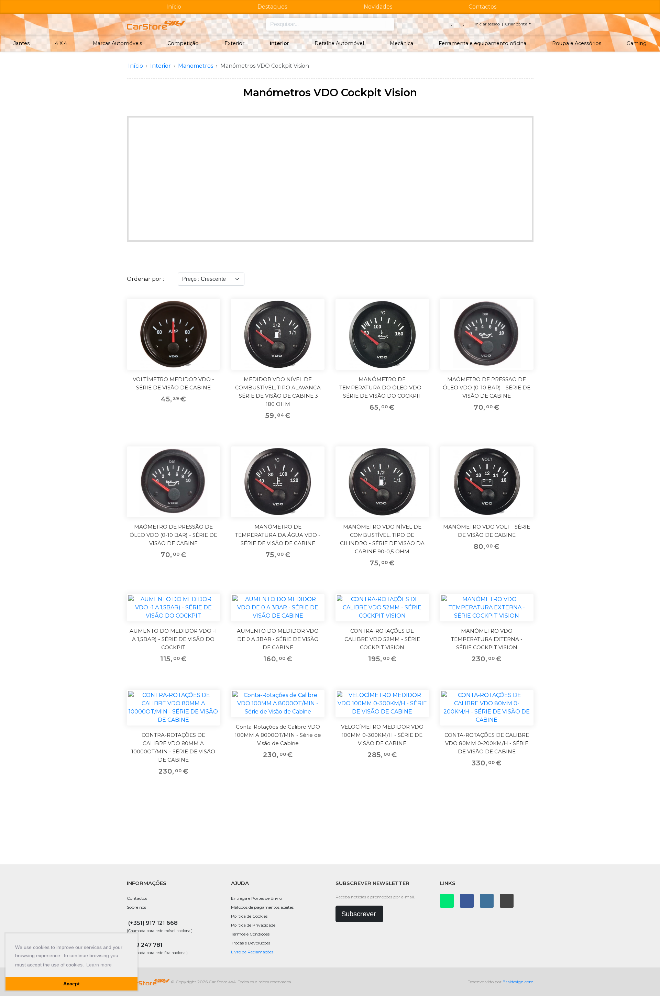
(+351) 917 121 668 (153, 923)
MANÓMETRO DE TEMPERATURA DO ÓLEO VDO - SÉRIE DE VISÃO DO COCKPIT (382, 387)
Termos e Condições (250, 934)
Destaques (272, 6)
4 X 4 (61, 43)
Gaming (637, 43)
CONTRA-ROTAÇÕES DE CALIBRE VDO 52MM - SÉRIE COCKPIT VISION (382, 639)
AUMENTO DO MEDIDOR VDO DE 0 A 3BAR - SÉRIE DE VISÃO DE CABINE (278, 639)
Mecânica (401, 43)
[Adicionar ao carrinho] (210, 324)
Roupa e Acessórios (576, 43)
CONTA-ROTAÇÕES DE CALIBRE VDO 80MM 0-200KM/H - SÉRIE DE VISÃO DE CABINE (486, 743)
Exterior (234, 43)
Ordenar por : (145, 279)
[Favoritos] (210, 309)
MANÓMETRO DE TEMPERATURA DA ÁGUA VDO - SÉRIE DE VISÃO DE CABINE (277, 534)
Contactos (482, 6)
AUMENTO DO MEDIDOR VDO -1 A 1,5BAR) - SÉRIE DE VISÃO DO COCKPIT (173, 639)
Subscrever (358, 914)
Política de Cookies (249, 916)
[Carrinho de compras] (463, 24)
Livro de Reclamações (252, 951)
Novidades (378, 6)
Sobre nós (136, 907)
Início (173, 6)
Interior (279, 43)
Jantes (21, 43)
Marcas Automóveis (117, 43)
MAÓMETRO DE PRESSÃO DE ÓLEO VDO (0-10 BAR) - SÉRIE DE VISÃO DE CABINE (486, 387)
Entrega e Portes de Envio (256, 898)
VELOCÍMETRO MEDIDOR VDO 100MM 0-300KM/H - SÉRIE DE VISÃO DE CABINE (382, 734)
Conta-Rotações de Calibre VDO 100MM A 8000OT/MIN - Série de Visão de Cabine (278, 734)
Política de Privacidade (253, 925)
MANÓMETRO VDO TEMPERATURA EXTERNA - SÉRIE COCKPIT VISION (486, 639)
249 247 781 (145, 945)
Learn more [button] (99, 964)
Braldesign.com (518, 981)
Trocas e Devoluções (250, 942)
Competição (183, 43)
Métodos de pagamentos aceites (262, 907)
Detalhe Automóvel (339, 43)
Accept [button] (71, 983)
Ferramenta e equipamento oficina (482, 43)
